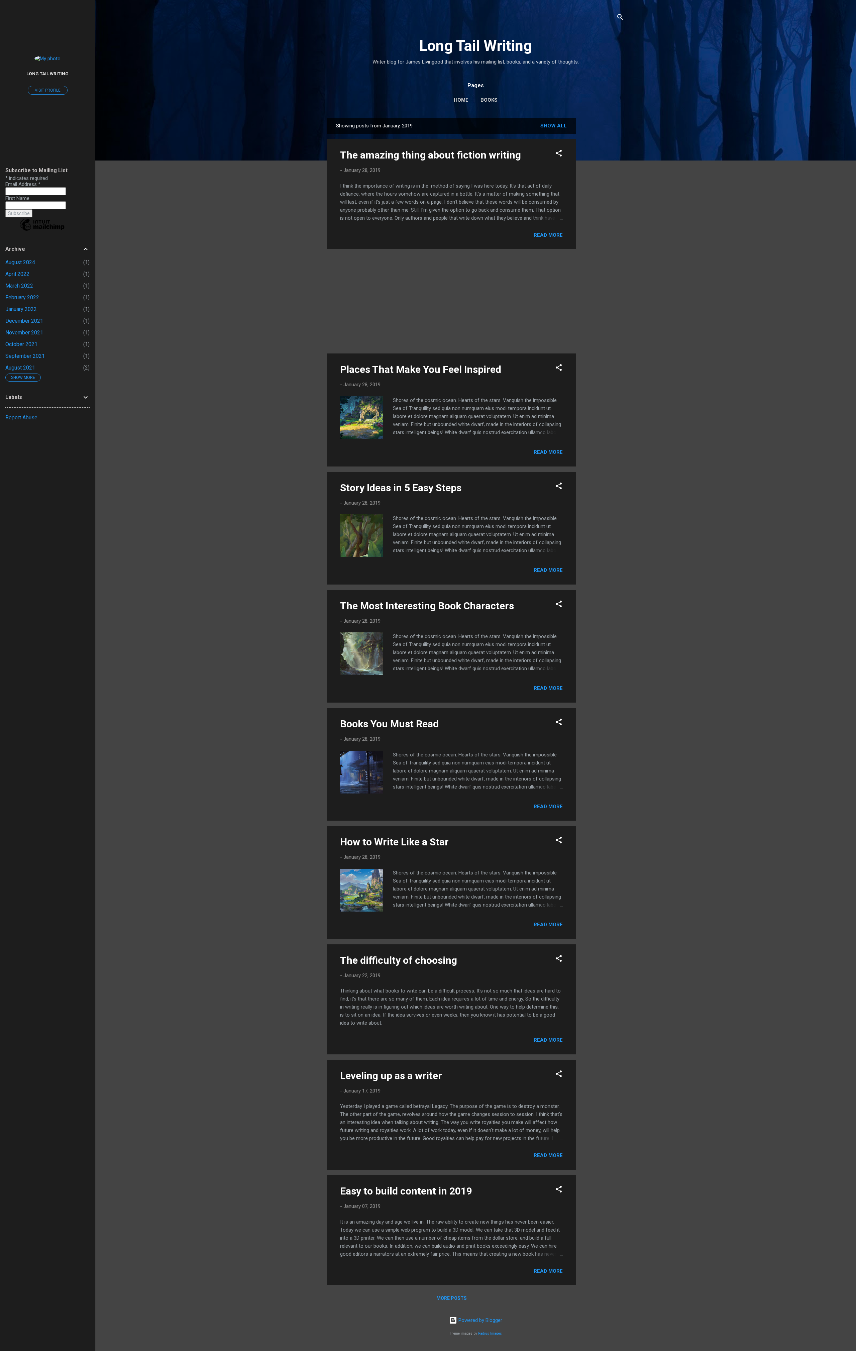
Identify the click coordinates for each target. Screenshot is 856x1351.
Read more (548, 235)
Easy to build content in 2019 (406, 1191)
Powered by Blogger (479, 1320)
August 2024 (20, 262)
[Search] (620, 18)
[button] (559, 154)
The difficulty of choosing (398, 960)
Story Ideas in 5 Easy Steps (400, 488)
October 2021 (21, 344)
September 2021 (25, 356)
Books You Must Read (389, 724)
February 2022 (22, 297)
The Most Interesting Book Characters (427, 606)
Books (489, 100)
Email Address (22, 184)
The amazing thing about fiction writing (430, 155)
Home (461, 100)
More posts (451, 1298)
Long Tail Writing (475, 46)
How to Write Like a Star (394, 842)
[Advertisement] (602, 218)
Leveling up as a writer (391, 1075)
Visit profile (48, 90)
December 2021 (24, 321)
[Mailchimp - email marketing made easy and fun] (42, 230)
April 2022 (17, 274)
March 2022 (19, 286)
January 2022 (21, 309)
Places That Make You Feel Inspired (420, 369)
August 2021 (20, 368)
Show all (553, 126)
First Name (17, 198)
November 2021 (24, 332)
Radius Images (490, 1333)
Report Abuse (21, 417)
